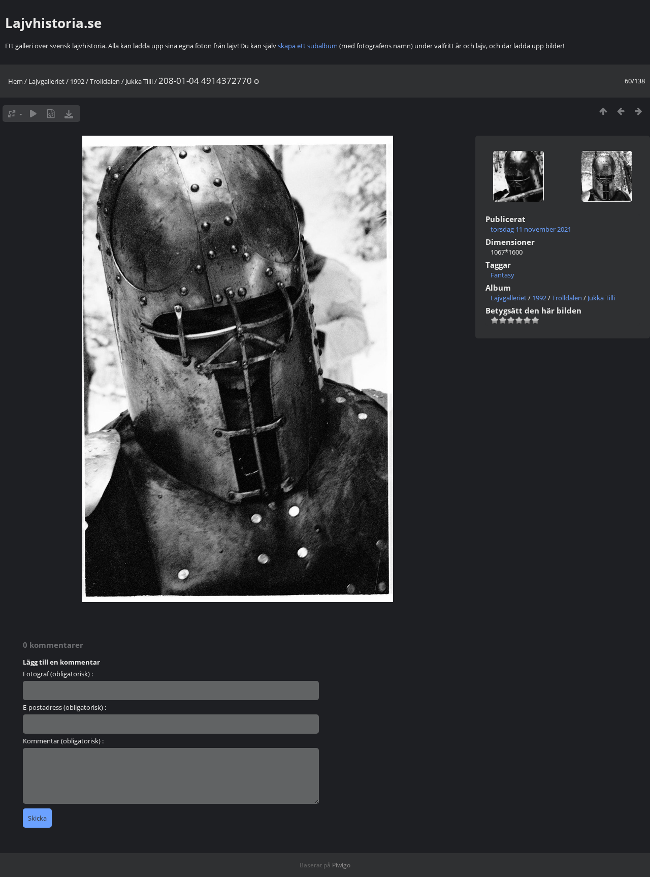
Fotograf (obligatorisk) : (58, 673)
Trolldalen (105, 81)
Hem (15, 81)
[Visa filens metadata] (51, 113)
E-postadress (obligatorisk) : (64, 707)
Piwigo (341, 865)
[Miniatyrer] (603, 111)
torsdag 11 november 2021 (531, 229)
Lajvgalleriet (46, 81)
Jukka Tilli (139, 81)
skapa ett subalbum (308, 45)
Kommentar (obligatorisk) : (63, 740)
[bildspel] (33, 113)
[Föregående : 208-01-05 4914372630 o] (621, 111)
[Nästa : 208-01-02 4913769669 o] (638, 111)
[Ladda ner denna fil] (69, 113)
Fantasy (502, 274)
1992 (77, 81)
